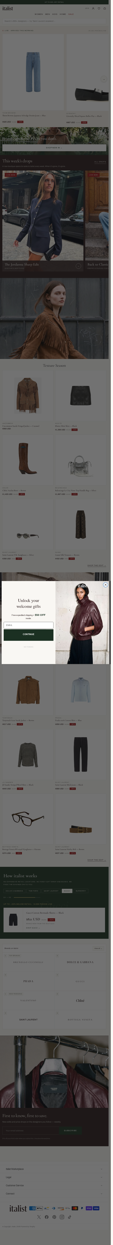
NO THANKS (28, 647)
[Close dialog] (105, 584)
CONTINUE (28, 634)
